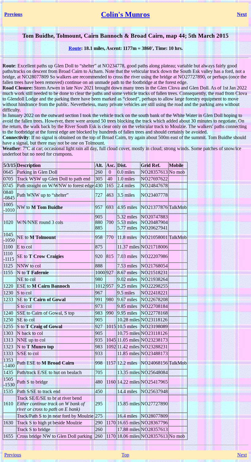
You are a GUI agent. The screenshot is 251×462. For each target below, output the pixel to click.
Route (75, 48)
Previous (12, 454)
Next (242, 454)
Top (125, 454)
